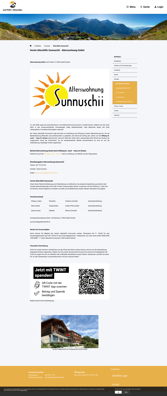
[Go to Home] (30, 46)
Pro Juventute (120, 93)
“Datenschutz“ (23, 390)
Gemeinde (117, 70)
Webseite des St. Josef (52, 154)
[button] (145, 7)
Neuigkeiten (117, 61)
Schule (116, 75)
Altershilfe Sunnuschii (122, 84)
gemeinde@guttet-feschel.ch (54, 377)
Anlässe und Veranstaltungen (123, 65)
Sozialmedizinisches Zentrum (124, 102)
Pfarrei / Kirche (118, 106)
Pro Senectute (120, 97)
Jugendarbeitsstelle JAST (123, 88)
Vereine (116, 111)
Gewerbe (116, 115)
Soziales (116, 79)
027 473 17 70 (50, 375)
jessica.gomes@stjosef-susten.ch (46, 173)
